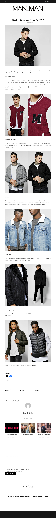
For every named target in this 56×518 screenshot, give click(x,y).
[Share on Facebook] (11, 401)
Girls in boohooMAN (28, 434)
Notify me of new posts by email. (15, 471)
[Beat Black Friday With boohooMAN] (12, 428)
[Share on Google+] (16, 401)
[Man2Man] (28, 8)
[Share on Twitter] (13, 401)
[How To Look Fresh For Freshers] (44, 428)
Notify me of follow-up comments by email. (18, 469)
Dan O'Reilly (28, 413)
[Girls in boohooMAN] (28, 428)
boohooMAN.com (31, 365)
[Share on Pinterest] (18, 401)
